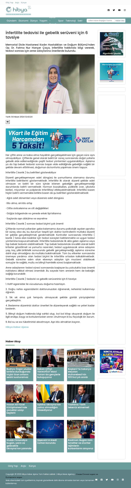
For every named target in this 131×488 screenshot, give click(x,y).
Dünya (33, 20)
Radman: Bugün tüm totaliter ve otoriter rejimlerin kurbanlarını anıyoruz (80, 444)
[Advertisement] (111, 135)
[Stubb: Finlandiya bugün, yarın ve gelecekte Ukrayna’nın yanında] (19, 429)
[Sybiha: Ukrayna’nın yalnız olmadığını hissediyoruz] (50, 393)
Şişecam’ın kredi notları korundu (47, 441)
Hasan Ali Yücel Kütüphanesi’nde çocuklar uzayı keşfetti (17, 408)
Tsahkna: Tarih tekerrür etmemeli (78, 406)
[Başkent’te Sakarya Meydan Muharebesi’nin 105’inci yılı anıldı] (81, 357)
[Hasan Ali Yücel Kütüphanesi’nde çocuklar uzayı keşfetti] (19, 393)
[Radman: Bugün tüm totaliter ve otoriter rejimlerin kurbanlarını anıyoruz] (81, 429)
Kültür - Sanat (52, 21)
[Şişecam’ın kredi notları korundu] (50, 429)
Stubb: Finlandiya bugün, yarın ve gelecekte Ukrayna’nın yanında (19, 444)
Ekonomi (23, 20)
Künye (23, 2)
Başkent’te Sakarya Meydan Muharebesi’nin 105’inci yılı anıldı (79, 373)
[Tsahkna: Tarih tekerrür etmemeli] (81, 393)
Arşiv (17, 2)
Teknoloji (71, 20)
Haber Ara (120, 20)
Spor (61, 20)
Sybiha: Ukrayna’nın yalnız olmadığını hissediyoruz (49, 407)
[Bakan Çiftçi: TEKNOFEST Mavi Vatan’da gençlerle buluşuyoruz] (50, 357)
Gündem (12, 20)
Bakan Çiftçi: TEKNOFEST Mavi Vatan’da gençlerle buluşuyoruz (48, 373)
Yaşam (43, 20)
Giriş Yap (9, 2)
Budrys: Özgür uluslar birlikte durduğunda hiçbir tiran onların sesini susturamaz (19, 373)
